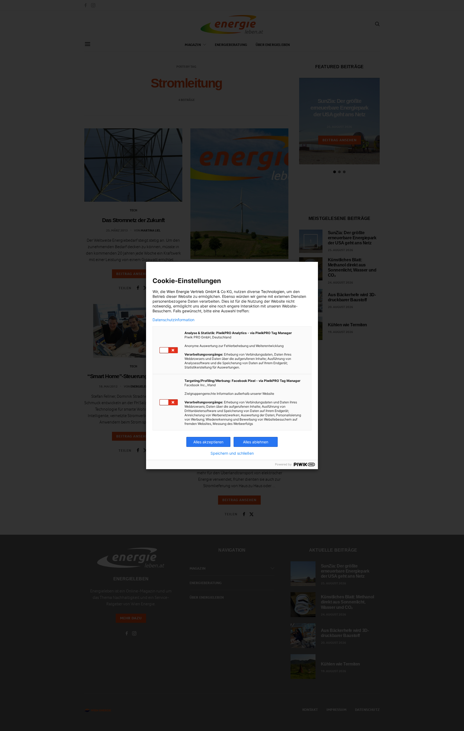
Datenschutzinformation (173, 320)
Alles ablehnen (255, 442)
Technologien (272, 291)
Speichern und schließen (232, 453)
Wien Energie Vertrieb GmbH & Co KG (199, 291)
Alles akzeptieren (208, 442)
